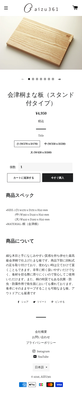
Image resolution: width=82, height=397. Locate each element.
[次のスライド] (59, 79)
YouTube (43, 357)
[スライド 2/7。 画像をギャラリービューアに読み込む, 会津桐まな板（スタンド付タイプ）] (33, 79)
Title (41, 136)
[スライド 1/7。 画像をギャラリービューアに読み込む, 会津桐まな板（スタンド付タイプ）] (29, 79)
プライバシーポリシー (41, 343)
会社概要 (41, 332)
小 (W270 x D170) (27, 144)
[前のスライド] (22, 79)
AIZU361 (46, 377)
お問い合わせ (41, 337)
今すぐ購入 (57, 177)
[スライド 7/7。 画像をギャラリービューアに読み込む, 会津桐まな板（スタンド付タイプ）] (53, 79)
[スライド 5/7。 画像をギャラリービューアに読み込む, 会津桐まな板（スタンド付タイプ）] (45, 79)
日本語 (39, 367)
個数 (13, 167)
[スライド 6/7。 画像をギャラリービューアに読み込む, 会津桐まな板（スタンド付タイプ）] (49, 79)
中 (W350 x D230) (54, 144)
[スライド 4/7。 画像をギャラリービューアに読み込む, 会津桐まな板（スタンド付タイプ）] (41, 79)
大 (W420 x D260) (41, 152)
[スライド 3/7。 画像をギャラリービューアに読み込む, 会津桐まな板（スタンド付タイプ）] (37, 79)
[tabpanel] (41, 42)
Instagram (43, 351)
